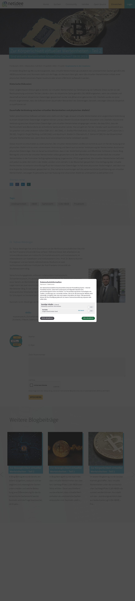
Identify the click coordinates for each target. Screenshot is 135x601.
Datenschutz (50, 284)
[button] (88, 307)
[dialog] (67, 300)
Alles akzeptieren (88, 318)
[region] (67, 308)
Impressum (43, 284)
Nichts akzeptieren (47, 318)
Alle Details (81, 310)
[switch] (90, 307)
